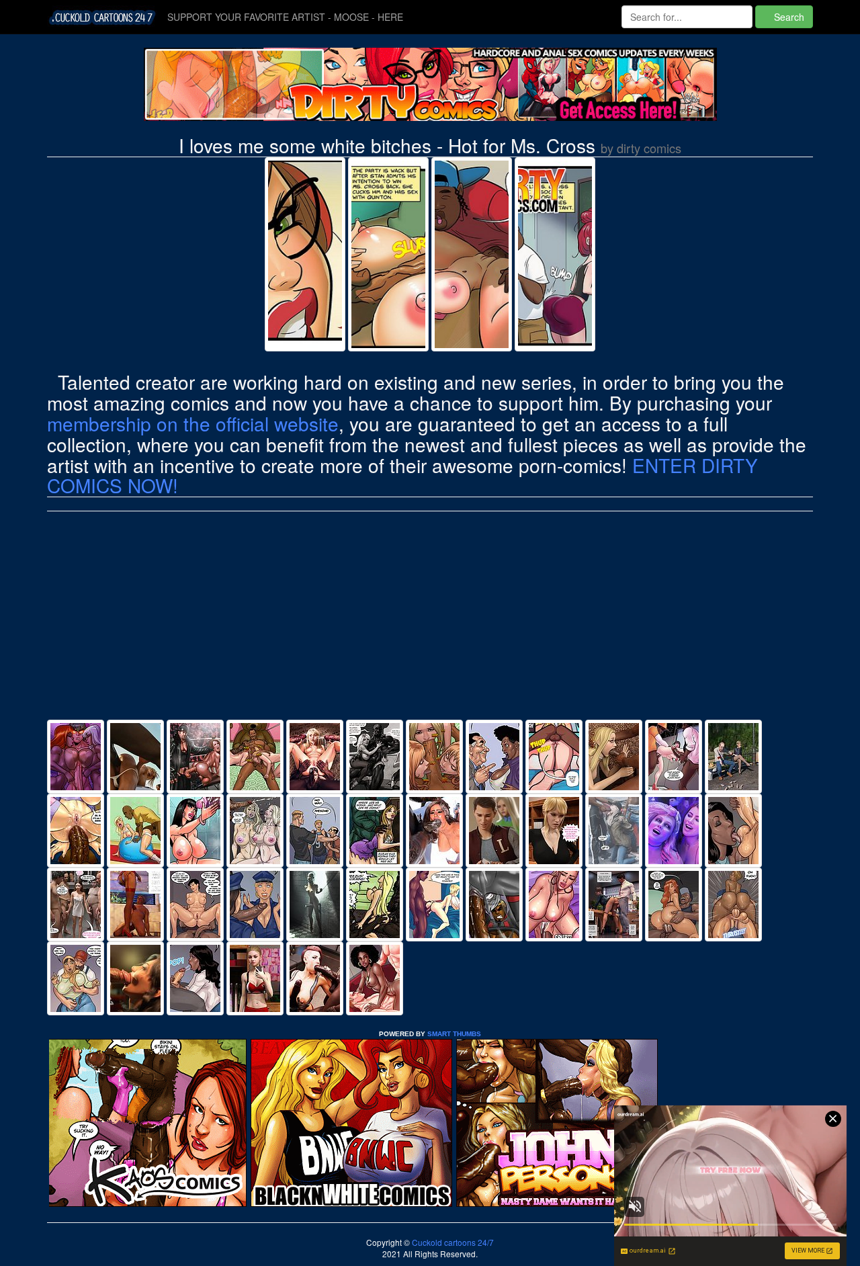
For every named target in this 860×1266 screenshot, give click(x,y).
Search (787, 17)
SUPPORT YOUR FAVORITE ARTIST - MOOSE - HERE (285, 17)
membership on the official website (193, 423)
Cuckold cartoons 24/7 (452, 1242)
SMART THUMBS (454, 1034)
